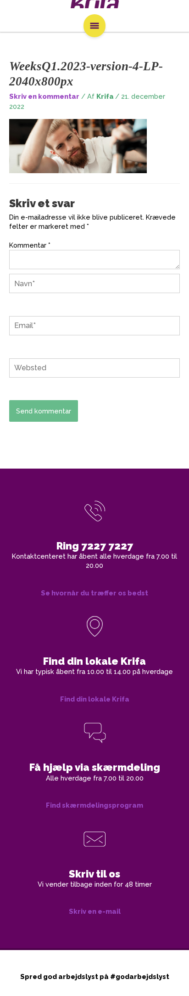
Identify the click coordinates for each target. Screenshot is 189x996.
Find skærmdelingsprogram (94, 805)
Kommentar (29, 245)
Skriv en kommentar (44, 96)
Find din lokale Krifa (94, 699)
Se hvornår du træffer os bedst (94, 593)
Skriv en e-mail (95, 911)
